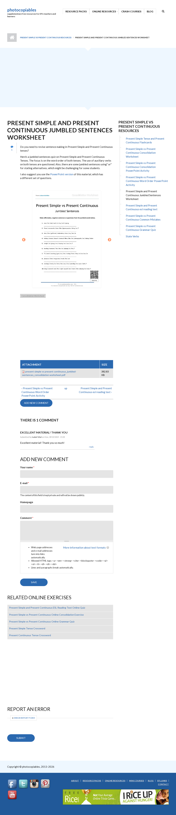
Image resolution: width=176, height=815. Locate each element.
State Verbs (132, 236)
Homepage (26, 502)
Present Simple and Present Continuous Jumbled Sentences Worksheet (143, 195)
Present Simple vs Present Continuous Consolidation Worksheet (141, 152)
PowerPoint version (61, 174)
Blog (150, 11)
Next (109, 239)
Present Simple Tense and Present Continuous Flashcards (145, 140)
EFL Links (162, 781)
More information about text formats (84, 547)
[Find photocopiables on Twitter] (23, 784)
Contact (163, 784)
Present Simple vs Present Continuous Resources (46, 37)
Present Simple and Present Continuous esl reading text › (95, 390)
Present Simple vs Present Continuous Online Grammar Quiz (41, 621)
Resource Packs (76, 11)
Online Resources (104, 11)
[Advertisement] (88, 79)
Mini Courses (136, 781)
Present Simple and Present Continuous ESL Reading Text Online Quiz (47, 607)
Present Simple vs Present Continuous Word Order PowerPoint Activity (147, 181)
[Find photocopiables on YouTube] (12, 795)
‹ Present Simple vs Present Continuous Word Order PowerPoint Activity (37, 392)
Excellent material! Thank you (44, 432)
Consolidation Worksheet (32, 296)
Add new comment (36, 402)
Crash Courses (131, 11)
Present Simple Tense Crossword (27, 628)
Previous (23, 239)
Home (12, 37)
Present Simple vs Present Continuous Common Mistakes (143, 217)
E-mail (24, 483)
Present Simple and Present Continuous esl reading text (141, 207)
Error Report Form (24, 718)
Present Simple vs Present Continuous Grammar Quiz (141, 227)
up (65, 388)
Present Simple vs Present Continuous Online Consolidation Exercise (46, 614)
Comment (26, 517)
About (75, 781)
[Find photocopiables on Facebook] (12, 784)
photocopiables (21, 9)
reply (91, 447)
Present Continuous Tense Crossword (30, 635)
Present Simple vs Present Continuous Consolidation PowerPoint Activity (141, 166)
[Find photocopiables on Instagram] (34, 784)
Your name (27, 467)
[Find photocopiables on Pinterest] (45, 784)
